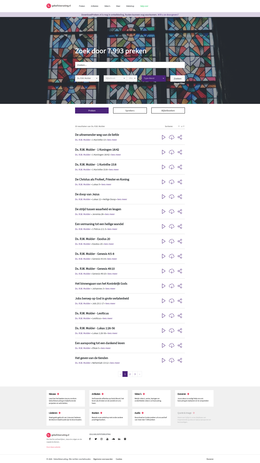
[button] (130, 137)
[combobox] (87, 78)
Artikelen (94, 6)
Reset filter (179, 83)
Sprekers (130, 110)
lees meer (112, 139)
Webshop (130, 6)
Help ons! (144, 6)
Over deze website (53, 447)
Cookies (119, 459)
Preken (82, 6)
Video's (107, 6)
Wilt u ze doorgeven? (168, 14)
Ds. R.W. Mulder (83, 139)
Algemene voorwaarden (103, 459)
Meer (118, 6)
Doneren (210, 459)
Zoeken (177, 78)
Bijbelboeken (168, 110)
